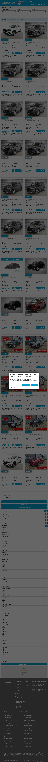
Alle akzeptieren (26, 384)
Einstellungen (34, 384)
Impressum (22, 387)
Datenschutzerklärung (14, 387)
